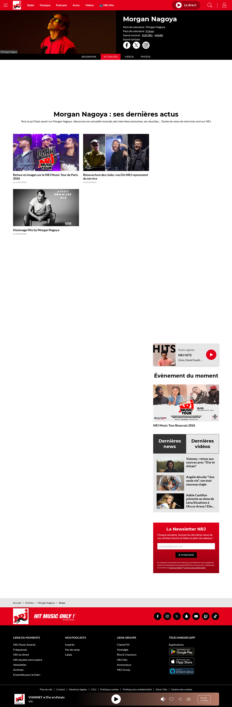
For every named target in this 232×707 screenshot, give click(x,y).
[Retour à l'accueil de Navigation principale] (17, 5)
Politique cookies (109, 689)
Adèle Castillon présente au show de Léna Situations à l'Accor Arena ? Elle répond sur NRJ (200, 502)
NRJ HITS (185, 355)
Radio (30, 5)
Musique (45, 5)
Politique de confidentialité (137, 689)
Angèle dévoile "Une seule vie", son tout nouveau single (200, 480)
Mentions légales (78, 689)
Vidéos (89, 5)
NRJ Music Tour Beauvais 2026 (174, 425)
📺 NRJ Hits (106, 5)
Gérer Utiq (161, 689)
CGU (93, 689)
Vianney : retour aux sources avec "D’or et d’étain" (200, 462)
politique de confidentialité (195, 568)
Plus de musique (204, 699)
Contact (60, 689)
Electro (147, 35)
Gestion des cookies (181, 689)
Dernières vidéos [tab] (202, 443)
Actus (76, 5)
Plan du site (46, 689)
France (150, 31)
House (159, 35)
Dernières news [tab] (170, 443)
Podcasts (61, 5)
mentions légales (175, 568)
